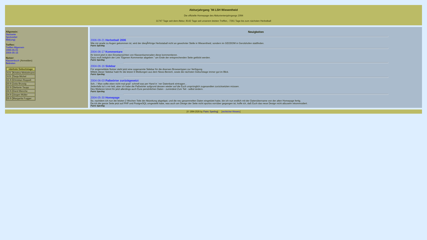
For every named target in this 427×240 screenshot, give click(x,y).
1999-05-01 (12, 50)
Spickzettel (11, 37)
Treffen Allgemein (15, 47)
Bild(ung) (10, 39)
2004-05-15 (12, 52)
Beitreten (10, 63)
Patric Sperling (210, 111)
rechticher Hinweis (231, 111)
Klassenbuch (12, 60)
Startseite (11, 34)
